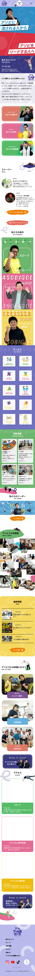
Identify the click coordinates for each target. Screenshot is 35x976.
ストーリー (8, 942)
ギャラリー (8, 949)
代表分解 (8, 946)
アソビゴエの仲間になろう (13, 955)
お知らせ (8, 952)
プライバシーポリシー (17, 967)
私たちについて (10, 939)
